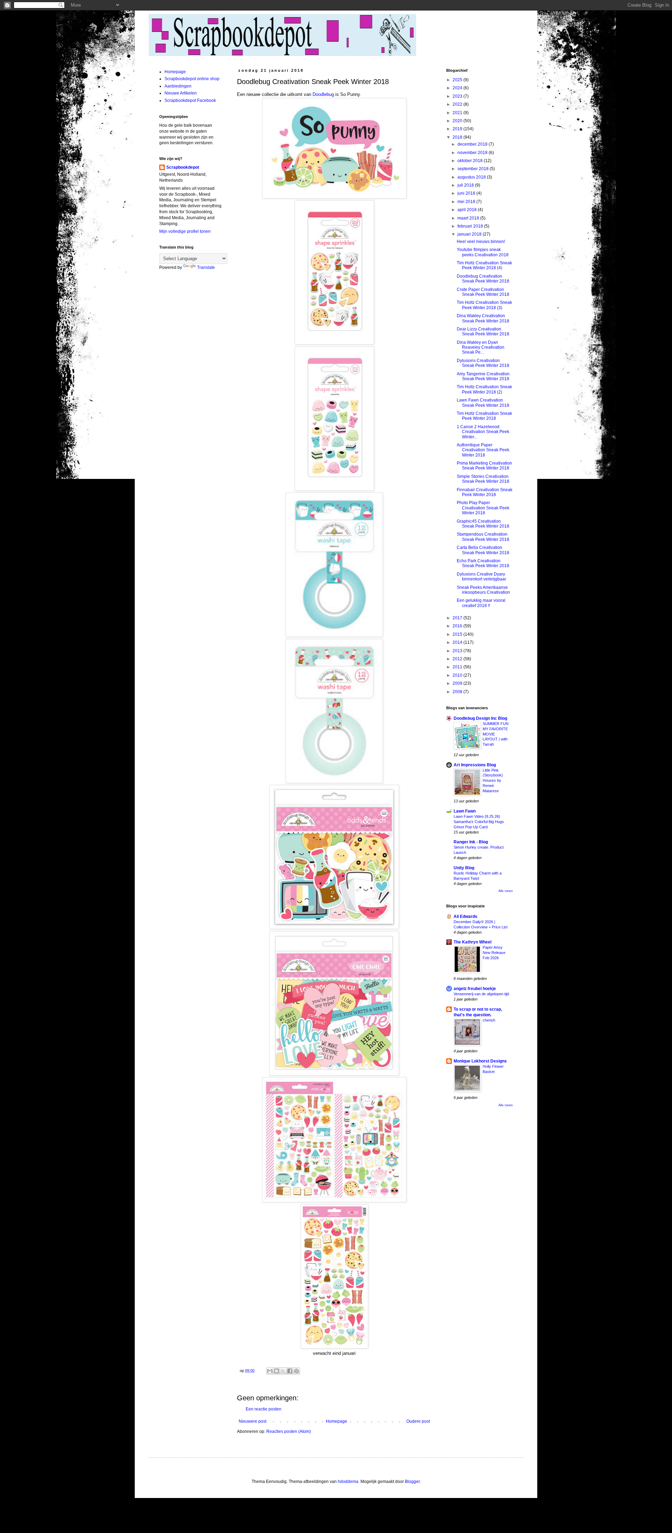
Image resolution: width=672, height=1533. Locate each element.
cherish (489, 1020)
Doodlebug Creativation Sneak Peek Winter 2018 (483, 279)
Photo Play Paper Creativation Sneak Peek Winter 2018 (483, 507)
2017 (458, 617)
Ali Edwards (465, 916)
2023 (458, 96)
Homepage (336, 1421)
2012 (458, 658)
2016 (458, 625)
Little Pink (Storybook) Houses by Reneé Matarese (493, 780)
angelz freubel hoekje (475, 988)
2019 (458, 128)
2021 (458, 112)
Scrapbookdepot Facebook (190, 100)
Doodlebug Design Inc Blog (480, 718)
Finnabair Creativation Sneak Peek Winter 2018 (484, 492)
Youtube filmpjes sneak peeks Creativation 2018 (483, 252)
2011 (458, 666)
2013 (458, 650)
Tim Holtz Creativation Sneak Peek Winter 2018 (484, 416)
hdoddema (348, 1481)
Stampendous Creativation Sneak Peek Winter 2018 (483, 537)
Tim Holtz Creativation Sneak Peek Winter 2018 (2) (484, 389)
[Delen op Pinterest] (296, 1370)
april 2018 (467, 209)
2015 (458, 634)
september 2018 (473, 168)
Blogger (412, 1481)
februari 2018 (470, 226)
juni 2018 (466, 193)
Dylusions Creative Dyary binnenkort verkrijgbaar (481, 576)
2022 (458, 104)
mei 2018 (466, 201)
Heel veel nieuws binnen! (481, 241)
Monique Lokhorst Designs (480, 1061)
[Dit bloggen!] (276, 1370)
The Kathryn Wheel (472, 942)
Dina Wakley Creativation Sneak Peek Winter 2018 (483, 318)
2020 (458, 120)
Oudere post (418, 1421)
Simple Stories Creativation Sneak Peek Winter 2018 (483, 479)
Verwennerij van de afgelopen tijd (481, 994)
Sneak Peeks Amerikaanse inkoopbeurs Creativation (483, 590)
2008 (458, 691)
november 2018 (473, 152)
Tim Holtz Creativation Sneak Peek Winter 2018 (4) (484, 265)
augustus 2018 (472, 177)
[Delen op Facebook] (289, 1370)
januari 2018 (470, 234)
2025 (458, 79)
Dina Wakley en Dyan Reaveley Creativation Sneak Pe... (480, 347)
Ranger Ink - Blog (471, 841)
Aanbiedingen (177, 86)
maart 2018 (468, 218)
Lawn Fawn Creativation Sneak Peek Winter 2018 (483, 402)
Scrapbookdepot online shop (191, 78)
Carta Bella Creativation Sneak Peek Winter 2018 (483, 550)
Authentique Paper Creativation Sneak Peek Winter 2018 (483, 450)
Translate (206, 267)
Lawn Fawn (465, 811)
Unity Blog (464, 867)
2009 (458, 683)
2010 (458, 675)
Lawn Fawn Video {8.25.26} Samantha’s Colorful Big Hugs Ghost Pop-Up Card (479, 821)
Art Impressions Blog (475, 764)
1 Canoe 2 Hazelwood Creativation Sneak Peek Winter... (483, 431)
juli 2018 (466, 185)
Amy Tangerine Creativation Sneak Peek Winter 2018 (483, 376)
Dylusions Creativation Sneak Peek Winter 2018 (483, 363)
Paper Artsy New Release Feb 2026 (494, 952)
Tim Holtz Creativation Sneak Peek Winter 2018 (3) (484, 305)
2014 (458, 642)
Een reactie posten (263, 1409)
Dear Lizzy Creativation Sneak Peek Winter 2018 (483, 331)
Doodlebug (324, 94)
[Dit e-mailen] (269, 1370)
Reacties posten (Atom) (288, 1431)
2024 (458, 87)
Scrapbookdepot (182, 167)
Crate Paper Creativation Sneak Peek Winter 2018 (483, 292)
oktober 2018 (470, 160)
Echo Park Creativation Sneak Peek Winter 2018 (483, 563)
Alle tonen (505, 891)
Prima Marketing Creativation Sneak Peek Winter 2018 (484, 466)
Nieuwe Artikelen (180, 93)
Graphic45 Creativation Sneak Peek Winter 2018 (483, 524)
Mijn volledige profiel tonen (185, 231)
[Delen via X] (283, 1370)
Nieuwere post (252, 1421)
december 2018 (473, 144)
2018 (458, 137)
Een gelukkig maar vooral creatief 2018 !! (481, 603)
